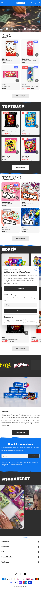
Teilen (8, 321)
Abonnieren (20, 311)
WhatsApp (19, 320)
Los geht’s (20, 288)
